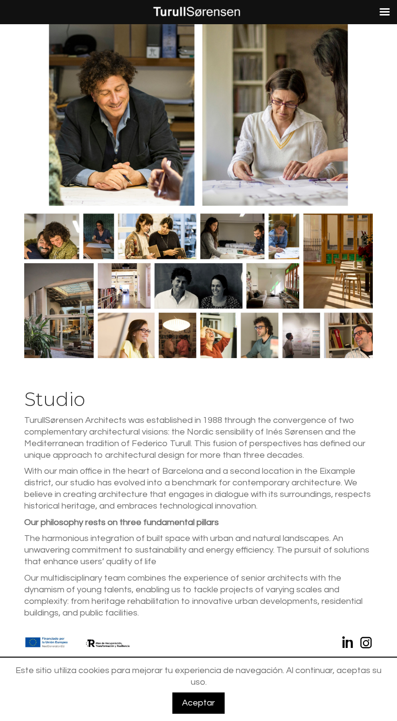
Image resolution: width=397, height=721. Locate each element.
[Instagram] (366, 644)
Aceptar (198, 702)
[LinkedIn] (348, 644)
